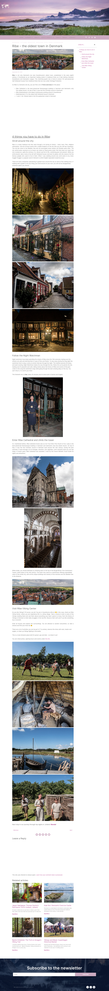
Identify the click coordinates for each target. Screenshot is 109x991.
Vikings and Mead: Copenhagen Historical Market (55, 941)
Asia (36, 37)
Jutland (23, 42)
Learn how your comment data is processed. (49, 875)
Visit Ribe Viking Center (86, 66)
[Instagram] (92, 37)
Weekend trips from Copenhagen (49, 42)
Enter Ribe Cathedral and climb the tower (88, 62)
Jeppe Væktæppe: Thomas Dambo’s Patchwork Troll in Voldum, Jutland (25, 906)
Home (21, 37)
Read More (15, 914)
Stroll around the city (88, 54)
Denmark (15, 42)
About (65, 37)
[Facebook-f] (89, 37)
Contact (72, 37)
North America (46, 37)
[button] (86, 37)
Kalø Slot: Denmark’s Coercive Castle (57, 905)
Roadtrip (31, 42)
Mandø (53, 824)
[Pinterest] (95, 37)
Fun (57, 37)
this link (47, 639)
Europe (28, 37)
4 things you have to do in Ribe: (87, 50)
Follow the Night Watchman (86, 57)
